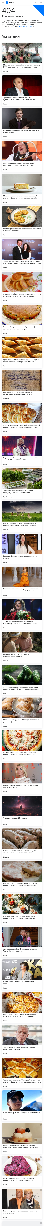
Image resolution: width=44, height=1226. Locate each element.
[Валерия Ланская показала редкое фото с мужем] (22, 549)
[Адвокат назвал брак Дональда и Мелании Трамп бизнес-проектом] (22, 942)
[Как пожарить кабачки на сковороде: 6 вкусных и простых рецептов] (22, 221)
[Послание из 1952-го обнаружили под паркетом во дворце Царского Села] (22, 385)
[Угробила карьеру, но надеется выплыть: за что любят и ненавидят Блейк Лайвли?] (22, 582)
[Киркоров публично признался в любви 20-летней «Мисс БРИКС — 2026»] (22, 451)
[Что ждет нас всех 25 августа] (22, 811)
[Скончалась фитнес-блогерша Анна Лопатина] (22, 1105)
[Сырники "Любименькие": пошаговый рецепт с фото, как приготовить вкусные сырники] (22, 287)
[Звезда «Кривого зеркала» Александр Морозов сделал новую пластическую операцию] (22, 156)
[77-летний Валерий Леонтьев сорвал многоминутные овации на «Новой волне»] (22, 614)
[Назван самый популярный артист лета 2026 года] (22, 974)
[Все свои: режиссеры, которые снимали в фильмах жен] (22, 1204)
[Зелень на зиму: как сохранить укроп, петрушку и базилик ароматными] (22, 483)
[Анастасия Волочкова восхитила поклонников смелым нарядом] (22, 778)
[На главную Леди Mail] (11, 2)
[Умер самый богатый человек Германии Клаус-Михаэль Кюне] (22, 1040)
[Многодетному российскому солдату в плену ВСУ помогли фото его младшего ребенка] (22, 58)
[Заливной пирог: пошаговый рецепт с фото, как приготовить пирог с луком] (22, 320)
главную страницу (26, 26)
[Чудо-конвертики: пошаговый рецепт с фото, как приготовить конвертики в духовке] (22, 352)
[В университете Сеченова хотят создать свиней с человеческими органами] (22, 843)
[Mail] (7, 2)
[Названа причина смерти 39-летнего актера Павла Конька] (22, 123)
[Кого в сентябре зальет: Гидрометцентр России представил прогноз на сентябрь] (22, 516)
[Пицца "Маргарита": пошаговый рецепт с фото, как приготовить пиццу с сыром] (22, 1007)
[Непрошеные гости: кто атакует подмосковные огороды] (22, 647)
